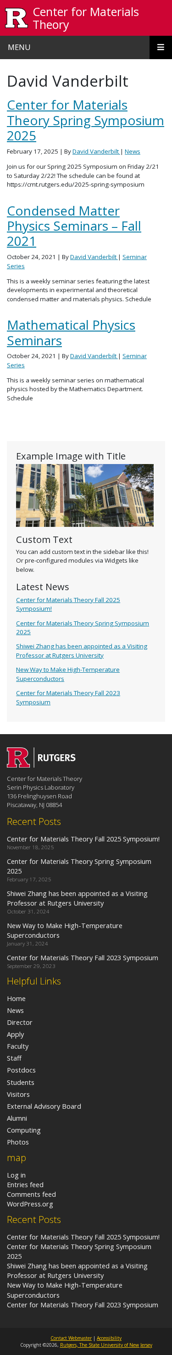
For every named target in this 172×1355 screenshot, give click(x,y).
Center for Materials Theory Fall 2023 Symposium (82, 1304)
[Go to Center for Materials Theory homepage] (41, 764)
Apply (15, 1034)
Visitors (18, 1094)
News (132, 151)
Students (20, 1082)
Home (16, 998)
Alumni (17, 1118)
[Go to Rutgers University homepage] (17, 18)
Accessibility (109, 1338)
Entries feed (25, 1184)
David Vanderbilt (96, 151)
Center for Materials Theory (86, 18)
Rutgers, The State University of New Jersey (106, 1345)
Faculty (17, 1046)
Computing (24, 1129)
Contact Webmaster (71, 1338)
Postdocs (21, 1069)
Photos (18, 1141)
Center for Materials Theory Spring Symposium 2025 (85, 120)
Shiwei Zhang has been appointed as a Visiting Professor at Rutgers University (81, 650)
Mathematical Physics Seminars (71, 332)
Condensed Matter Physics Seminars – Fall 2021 (74, 226)
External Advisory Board (44, 1106)
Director (20, 1022)
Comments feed (31, 1194)
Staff (14, 1057)
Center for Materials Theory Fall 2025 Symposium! (83, 1236)
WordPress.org (30, 1203)
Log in (16, 1174)
